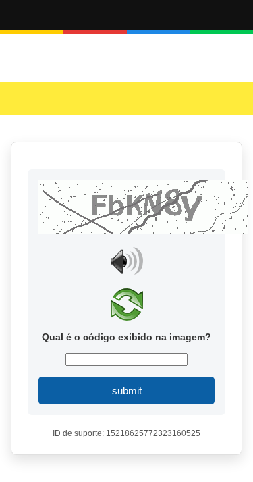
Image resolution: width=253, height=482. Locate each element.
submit (127, 390)
